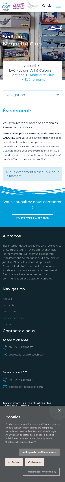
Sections (17, 75)
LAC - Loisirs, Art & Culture (30, 70)
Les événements (13, 318)
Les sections (10, 305)
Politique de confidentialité (38, 452)
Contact (8, 324)
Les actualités (11, 311)
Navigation (15, 95)
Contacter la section (32, 218)
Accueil (30, 66)
